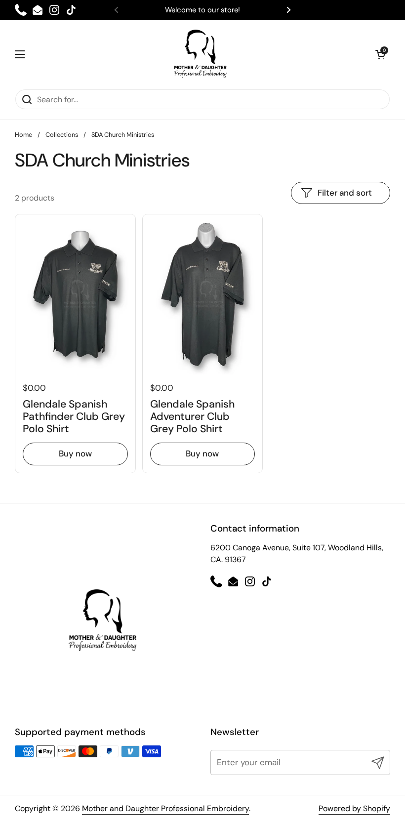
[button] (380, 54)
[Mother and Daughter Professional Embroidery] (200, 54)
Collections (61, 134)
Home (23, 134)
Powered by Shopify (354, 808)
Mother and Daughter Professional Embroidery (165, 808)
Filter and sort (345, 192)
